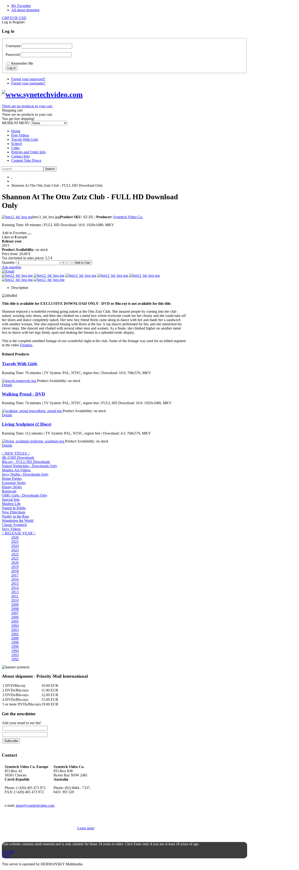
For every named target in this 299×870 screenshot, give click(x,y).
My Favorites (21, 6)
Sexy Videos (11, 529)
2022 (15, 554)
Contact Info (20, 156)
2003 (15, 630)
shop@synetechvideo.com (35, 805)
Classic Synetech (14, 525)
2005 (15, 621)
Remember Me (22, 63)
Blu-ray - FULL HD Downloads (26, 462)
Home (15, 131)
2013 (15, 592)
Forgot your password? (28, 79)
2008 (15, 609)
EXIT (6, 856)
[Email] (8, 271)
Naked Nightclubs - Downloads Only (29, 466)
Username (13, 46)
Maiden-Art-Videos (16, 470)
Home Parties (12, 479)
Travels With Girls (24, 139)
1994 (15, 651)
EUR (14, 18)
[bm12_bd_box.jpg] (17, 217)
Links (15, 148)
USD (22, 18)
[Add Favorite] (29, 234)
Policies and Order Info (28, 152)
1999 (15, 642)
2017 (15, 575)
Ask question (11, 267)
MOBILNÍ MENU (16, 123)
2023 (15, 550)
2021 (15, 558)
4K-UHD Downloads (18, 458)
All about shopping (25, 10)
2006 (15, 617)
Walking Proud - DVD (23, 394)
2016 (15, 579)
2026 (15, 537)
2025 (15, 542)
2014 (15, 588)
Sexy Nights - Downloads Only (25, 474)
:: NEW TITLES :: (16, 453)
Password (13, 54)
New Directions (13, 512)
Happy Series (12, 487)
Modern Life (11, 504)
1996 (15, 647)
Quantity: (9, 262)
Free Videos (20, 135)
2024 (15, 546)
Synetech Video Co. (128, 217)
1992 (15, 659)
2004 (15, 626)
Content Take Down (26, 160)
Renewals (9, 491)
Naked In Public (14, 508)
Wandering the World (17, 521)
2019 (15, 567)
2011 (14, 596)
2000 (15, 638)
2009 (15, 605)
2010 (15, 600)
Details (7, 385)
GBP (6, 18)
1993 (15, 655)
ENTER (8, 852)
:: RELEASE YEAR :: (19, 533)
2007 (15, 613)
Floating (26, 345)
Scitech (16, 144)
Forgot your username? (28, 83)
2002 (15, 634)
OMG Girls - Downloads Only (24, 495)
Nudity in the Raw (15, 516)
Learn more (85, 828)
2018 (15, 571)
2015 (15, 584)
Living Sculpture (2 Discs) (26, 424)
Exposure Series (14, 483)
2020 (15, 563)
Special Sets (11, 500)
